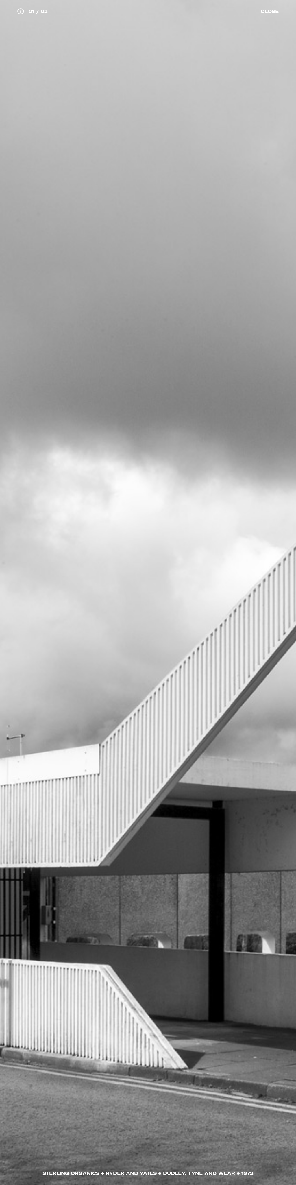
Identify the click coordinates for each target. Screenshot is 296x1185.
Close (270, 11)
